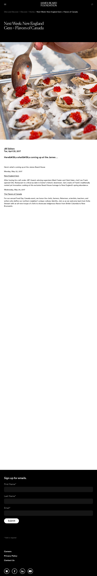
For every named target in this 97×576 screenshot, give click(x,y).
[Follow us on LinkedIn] (22, 571)
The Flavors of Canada (13, 194)
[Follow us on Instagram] (6, 571)
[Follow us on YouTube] (30, 571)
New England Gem (11, 176)
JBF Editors (9, 148)
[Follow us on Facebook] (14, 571)
